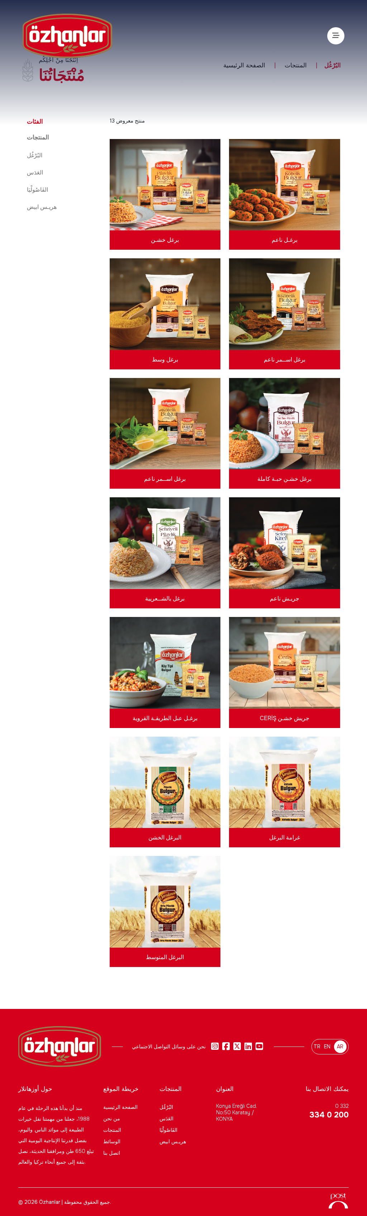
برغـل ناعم (284, 240)
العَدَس (35, 172)
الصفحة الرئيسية (120, 1107)
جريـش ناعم (284, 598)
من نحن (111, 1118)
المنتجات (112, 1130)
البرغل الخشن (164, 837)
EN (327, 1046)
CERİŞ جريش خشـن (284, 718)
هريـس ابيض (42, 207)
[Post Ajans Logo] (338, 1204)
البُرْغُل (34, 155)
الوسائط (111, 1141)
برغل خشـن (165, 240)
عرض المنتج (164, 199)
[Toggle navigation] (335, 35)
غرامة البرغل (284, 837)
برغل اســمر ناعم (284, 359)
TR (317, 1046)
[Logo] (67, 36)
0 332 (328, 1111)
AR (340, 1046)
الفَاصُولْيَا (37, 189)
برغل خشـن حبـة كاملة (284, 479)
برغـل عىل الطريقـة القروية (165, 718)
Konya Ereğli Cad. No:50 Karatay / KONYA (236, 1112)
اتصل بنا (111, 1153)
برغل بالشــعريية (165, 598)
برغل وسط (165, 359)
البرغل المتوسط (165, 957)
